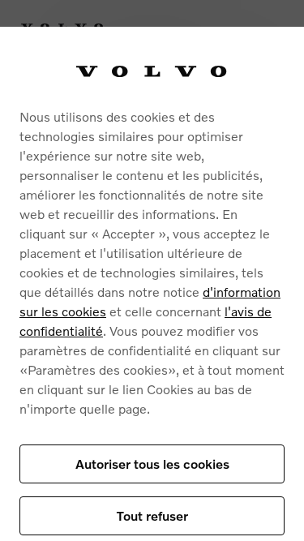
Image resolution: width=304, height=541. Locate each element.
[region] (152, 284)
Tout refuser (152, 515)
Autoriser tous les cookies (152, 463)
